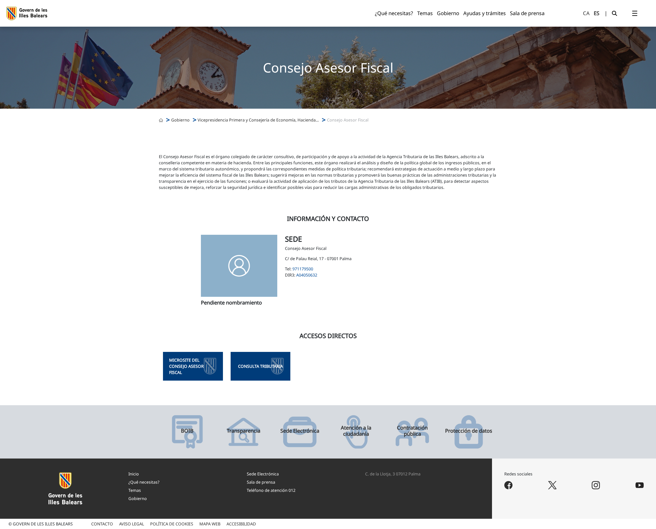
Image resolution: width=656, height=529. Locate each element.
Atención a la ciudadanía (356, 431)
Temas (134, 490)
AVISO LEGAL (131, 524)
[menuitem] (394, 13)
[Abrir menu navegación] (635, 13)
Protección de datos (468, 431)
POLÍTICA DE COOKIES (171, 524)
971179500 (302, 269)
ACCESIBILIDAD (241, 524)
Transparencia (243, 431)
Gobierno (180, 120)
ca (586, 13)
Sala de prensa (261, 482)
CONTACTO (102, 524)
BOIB (187, 431)
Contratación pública (412, 431)
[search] (614, 13)
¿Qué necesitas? (143, 482)
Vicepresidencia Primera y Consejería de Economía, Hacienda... (258, 120)
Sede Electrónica (299, 431)
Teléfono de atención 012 (271, 490)
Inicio (133, 474)
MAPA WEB (209, 524)
